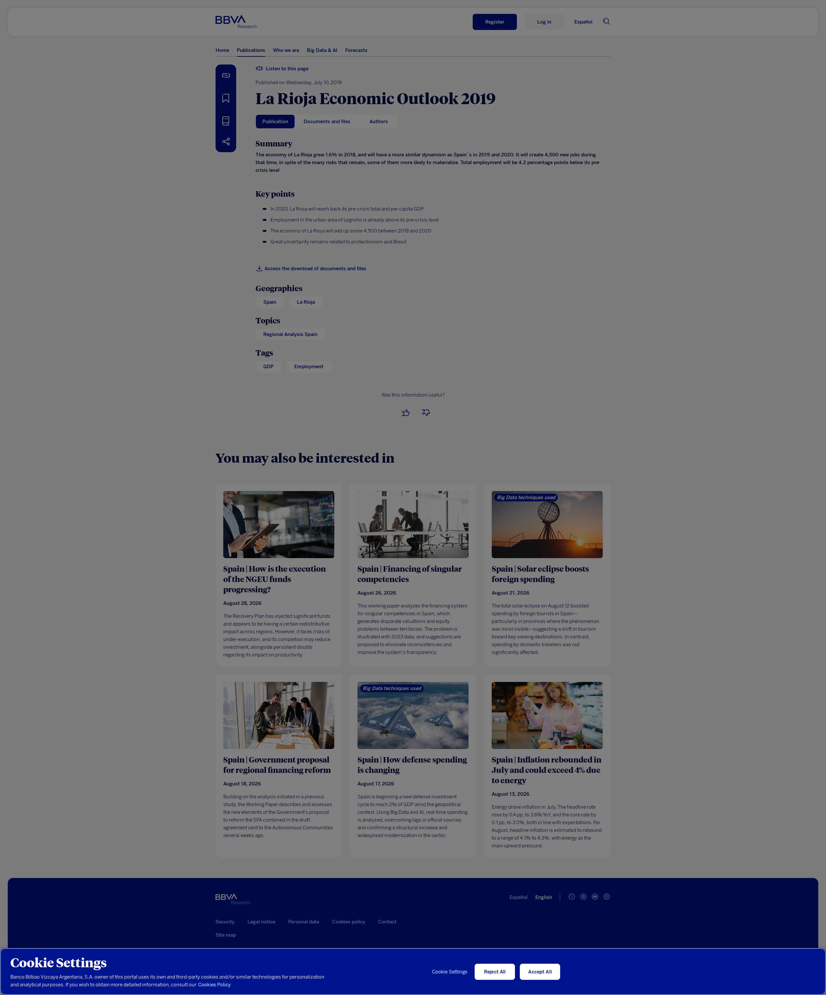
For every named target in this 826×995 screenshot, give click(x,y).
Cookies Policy (214, 985)
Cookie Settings (450, 972)
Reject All (495, 972)
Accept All (540, 972)
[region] (413, 971)
